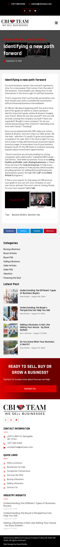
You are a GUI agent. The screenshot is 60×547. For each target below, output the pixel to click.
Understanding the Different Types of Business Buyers (38, 292)
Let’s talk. (30, 188)
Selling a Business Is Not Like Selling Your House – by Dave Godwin (35, 327)
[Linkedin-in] (30, 11)
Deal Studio (22, 544)
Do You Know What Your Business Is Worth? (37, 343)
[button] (56, 23)
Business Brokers (14, 40)
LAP (39, 173)
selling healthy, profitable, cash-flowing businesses (29, 161)
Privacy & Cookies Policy (33, 538)
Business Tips (36, 40)
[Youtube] (35, 11)
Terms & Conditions (12, 538)
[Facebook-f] (24, 11)
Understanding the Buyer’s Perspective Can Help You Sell (35, 309)
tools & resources (31, 165)
